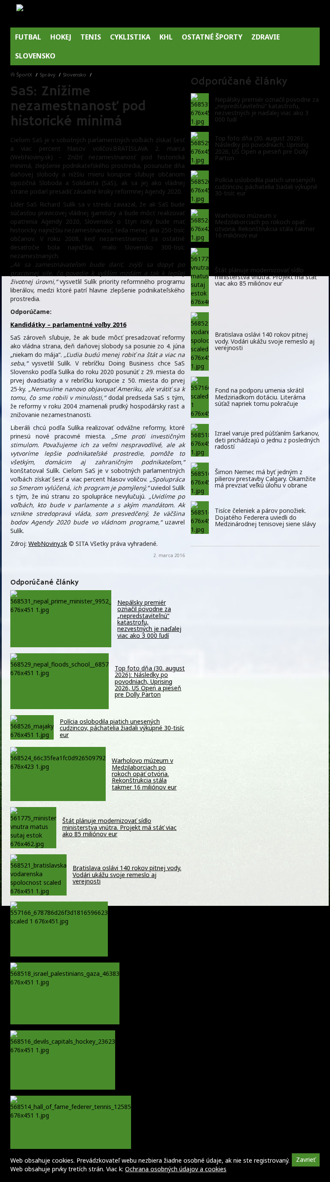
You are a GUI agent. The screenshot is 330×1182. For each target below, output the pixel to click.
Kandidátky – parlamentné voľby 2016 (68, 324)
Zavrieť (305, 1159)
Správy (47, 74)
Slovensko (74, 74)
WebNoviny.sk (47, 543)
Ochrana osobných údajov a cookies (175, 1169)
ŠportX (24, 74)
